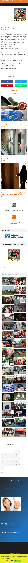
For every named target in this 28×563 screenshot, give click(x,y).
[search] (25, 267)
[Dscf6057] (8, 290)
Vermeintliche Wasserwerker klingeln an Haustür (13, 159)
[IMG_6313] (8, 423)
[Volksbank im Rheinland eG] (14, 238)
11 (5, 457)
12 (8, 457)
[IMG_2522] (20, 387)
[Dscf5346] (8, 432)
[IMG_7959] (8, 318)
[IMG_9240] (8, 300)
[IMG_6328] (8, 406)
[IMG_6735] (8, 371)
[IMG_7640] (8, 335)
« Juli (2, 472)
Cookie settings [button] (9, 560)
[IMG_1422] (20, 396)
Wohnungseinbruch (11, 76)
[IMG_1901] (20, 413)
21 (13, 461)
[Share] (7, 81)
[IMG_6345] (8, 380)
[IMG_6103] (8, 397)
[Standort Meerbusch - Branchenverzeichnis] (20, 8)
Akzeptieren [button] (17, 560)
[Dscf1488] (20, 343)
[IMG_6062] (8, 352)
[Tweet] (21, 81)
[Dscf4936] (8, 362)
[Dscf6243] (20, 432)
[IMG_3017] (20, 405)
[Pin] (7, 85)
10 (2, 457)
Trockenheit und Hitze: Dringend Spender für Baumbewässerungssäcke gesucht (14, 210)
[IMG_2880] (20, 299)
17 (2, 461)
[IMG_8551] (20, 379)
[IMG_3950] (20, 290)
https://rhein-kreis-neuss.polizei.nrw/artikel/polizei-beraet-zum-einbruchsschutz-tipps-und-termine (11, 67)
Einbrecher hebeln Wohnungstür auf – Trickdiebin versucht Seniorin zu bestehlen (13, 194)
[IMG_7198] (8, 281)
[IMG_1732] (20, 361)
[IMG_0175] (20, 334)
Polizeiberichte (4, 25)
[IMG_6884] (8, 414)
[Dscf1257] (20, 307)
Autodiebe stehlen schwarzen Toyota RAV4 (13, 125)
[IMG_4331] (8, 388)
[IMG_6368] (20, 353)
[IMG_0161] (8, 309)
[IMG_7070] (20, 281)
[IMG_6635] (20, 370)
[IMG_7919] (8, 343)
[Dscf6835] (20, 422)
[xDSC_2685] (8, 326)
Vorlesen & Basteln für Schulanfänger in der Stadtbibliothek (14, 222)
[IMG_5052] (20, 317)
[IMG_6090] (20, 326)
